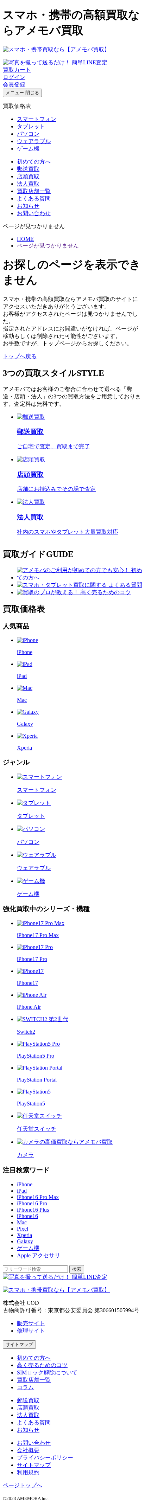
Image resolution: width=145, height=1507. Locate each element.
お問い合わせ (34, 213)
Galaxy (25, 1241)
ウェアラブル (34, 141)
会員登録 (14, 85)
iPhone (24, 1184)
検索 (76, 1269)
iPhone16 (27, 1216)
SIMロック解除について (47, 1372)
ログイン (14, 77)
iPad (22, 1191)
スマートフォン (36, 119)
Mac (22, 1222)
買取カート (17, 70)
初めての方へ (34, 162)
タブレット (31, 126)
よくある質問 (34, 198)
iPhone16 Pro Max (38, 1197)
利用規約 (28, 1472)
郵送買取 (28, 169)
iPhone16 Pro (32, 1203)
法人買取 (28, 184)
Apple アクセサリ (38, 1255)
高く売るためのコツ (42, 1365)
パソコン (28, 134)
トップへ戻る (20, 356)
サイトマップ (19, 1344)
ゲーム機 (28, 149)
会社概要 (28, 1450)
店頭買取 (28, 176)
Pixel (22, 1229)
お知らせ (28, 206)
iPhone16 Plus (33, 1210)
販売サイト (31, 1323)
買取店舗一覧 (34, 191)
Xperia (24, 1235)
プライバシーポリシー (45, 1458)
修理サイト (31, 1331)
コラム (25, 1387)
